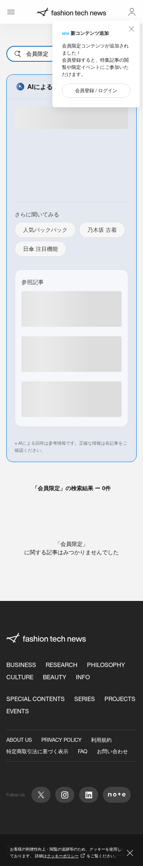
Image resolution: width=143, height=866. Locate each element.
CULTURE (19, 677)
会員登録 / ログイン (96, 90)
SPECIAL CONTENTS (35, 699)
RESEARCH (61, 665)
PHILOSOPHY (106, 665)
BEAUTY (54, 677)
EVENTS (17, 711)
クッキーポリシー (63, 855)
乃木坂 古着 (102, 229)
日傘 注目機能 (40, 248)
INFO (83, 677)
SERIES (84, 699)
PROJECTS (119, 699)
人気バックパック (45, 229)
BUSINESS (21, 665)
